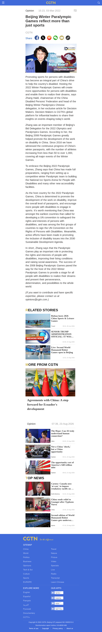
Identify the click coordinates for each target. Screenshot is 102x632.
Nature (54, 553)
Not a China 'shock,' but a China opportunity (61, 449)
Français (27, 601)
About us (70, 628)
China (25, 549)
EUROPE (27, 582)
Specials (55, 566)
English (26, 592)
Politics (26, 557)
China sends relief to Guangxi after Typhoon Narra (62, 502)
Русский (27, 609)
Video (53, 561)
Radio (53, 574)
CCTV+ (26, 617)
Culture (26, 574)
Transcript (55, 578)
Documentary (29, 613)
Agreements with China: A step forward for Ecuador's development (47, 404)
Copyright (45, 628)
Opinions (27, 566)
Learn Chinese (57, 582)
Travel (53, 549)
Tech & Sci (28, 570)
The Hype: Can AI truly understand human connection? (62, 433)
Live (53, 570)
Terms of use (34, 628)
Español (26, 596)
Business (27, 561)
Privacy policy (58, 628)
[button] (28, 356)
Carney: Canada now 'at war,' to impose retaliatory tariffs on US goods (62, 486)
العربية (26, 605)
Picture (54, 557)
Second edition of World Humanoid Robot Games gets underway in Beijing (62, 517)
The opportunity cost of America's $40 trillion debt (62, 465)
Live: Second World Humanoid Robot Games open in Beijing (62, 350)
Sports (26, 578)
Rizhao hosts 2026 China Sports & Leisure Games (62, 318)
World (25, 553)
